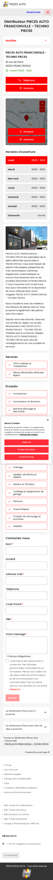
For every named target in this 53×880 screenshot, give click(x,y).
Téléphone (12, 589)
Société (10, 559)
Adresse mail (14, 574)
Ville (8, 619)
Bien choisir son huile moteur (18, 805)
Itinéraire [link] (28, 88)
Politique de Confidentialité (17, 778)
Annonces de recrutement (17, 792)
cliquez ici (15, 689)
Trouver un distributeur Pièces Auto (20, 737)
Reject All (26, 442)
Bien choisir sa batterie (15, 819)
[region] (26, 440)
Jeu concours (11, 769)
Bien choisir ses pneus (15, 809)
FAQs (6, 783)
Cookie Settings (26, 457)
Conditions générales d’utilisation (20, 787)
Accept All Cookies (26, 449)
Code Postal (13, 604)
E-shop (7, 765)
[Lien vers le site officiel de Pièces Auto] (14, 4)
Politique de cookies (28, 434)
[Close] (48, 420)
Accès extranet (10, 855)
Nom (9, 544)
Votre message (15, 634)
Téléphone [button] (28, 80)
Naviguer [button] (28, 131)
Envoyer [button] (12, 697)
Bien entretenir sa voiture (16, 814)
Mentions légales (12, 774)
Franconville (11, 740)
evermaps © (43, 752)
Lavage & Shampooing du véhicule (21, 823)
